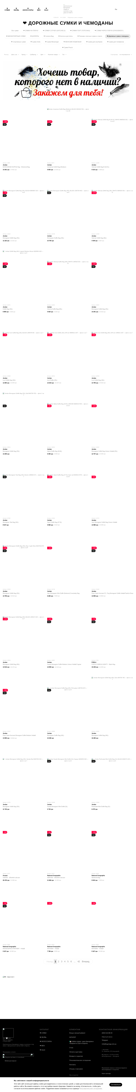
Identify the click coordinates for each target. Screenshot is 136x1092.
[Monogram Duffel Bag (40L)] (23, 630)
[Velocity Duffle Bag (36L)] (112, 204)
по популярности (125, 54)
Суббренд (33, 54)
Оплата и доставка (75, 1052)
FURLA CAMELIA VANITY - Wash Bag (103, 664)
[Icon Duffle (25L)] (68, 346)
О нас (71, 1047)
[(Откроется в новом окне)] (17, 1055)
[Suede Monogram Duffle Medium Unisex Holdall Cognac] (68, 630)
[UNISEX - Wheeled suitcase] (23, 843)
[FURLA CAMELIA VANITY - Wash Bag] (112, 630)
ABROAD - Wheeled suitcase (56, 877)
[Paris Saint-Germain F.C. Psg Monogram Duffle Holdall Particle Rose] (112, 559)
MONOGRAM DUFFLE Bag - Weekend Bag (16, 167)
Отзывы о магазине (76, 1069)
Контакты (72, 1064)
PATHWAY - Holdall (53, 948)
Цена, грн (14, 54)
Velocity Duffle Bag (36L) (99, 238)
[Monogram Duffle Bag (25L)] (23, 204)
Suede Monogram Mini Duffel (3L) (57, 806)
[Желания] (122, 9)
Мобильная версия (10, 1061)
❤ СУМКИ (7, 9)
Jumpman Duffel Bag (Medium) (56, 167)
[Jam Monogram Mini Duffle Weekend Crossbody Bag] (68, 559)
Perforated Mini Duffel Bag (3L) (101, 806)
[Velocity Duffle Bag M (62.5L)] (112, 133)
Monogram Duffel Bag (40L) (11, 664)
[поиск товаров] (53, 9)
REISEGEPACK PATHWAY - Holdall (14, 948)
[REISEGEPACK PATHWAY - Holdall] (23, 914)
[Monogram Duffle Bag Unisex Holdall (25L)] (112, 417)
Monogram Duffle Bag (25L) (11, 238)
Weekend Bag (96, 877)
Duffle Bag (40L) (8, 309)
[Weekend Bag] (112, 843)
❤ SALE (46, 9)
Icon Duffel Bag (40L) (98, 380)
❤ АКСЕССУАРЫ (28, 9)
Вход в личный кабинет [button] (77, 1033)
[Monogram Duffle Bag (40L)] (68, 204)
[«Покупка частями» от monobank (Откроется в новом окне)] (13, 1057)
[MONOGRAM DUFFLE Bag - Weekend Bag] (23, 133)
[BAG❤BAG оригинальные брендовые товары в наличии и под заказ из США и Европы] (8, 1033)
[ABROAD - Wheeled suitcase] (68, 843)
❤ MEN (38, 9)
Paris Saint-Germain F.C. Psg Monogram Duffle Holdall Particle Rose (112, 593)
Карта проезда (106, 1073)
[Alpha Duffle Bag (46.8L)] (68, 417)
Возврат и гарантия (76, 1056)
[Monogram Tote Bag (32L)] (23, 488)
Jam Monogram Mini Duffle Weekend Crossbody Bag (63, 593)
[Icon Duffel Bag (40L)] (112, 346)
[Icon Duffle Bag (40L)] (23, 346)
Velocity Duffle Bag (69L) (54, 309)
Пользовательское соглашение (80, 1060)
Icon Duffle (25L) (52, 380)
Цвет (42, 54)
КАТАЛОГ (72, 1037)
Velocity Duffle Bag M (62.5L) (100, 167)
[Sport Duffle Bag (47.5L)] (68, 488)
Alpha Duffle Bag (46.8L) (54, 451)
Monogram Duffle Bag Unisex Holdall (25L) (104, 451)
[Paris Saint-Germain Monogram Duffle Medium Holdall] (23, 701)
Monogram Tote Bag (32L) (11, 522)
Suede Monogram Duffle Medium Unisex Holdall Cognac (64, 664)
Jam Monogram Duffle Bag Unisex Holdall (104, 522)
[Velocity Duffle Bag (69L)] (68, 275)
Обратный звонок (107, 1037)
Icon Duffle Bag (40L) (9, 380)
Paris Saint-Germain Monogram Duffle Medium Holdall (19, 735)
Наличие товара (53, 54)
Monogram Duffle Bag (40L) (55, 238)
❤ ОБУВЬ (16, 9)
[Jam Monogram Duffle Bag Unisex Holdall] (112, 488)
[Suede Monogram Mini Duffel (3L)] (68, 772)
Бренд (23, 54)
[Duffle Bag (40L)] (23, 275)
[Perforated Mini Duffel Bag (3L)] (112, 772)
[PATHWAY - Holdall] (68, 914)
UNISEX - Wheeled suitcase (11, 877)
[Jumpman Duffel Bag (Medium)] (68, 133)
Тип (63, 54)
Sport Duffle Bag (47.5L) (54, 522)
